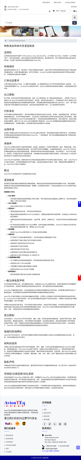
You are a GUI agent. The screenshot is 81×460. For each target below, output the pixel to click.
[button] (74, 17)
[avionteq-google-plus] (55, 424)
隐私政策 (47, 416)
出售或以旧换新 (70, 2)
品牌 (7, 448)
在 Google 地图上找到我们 (51, 451)
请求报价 (74, 7)
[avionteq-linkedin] (65, 424)
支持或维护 (9, 442)
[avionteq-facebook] (44, 424)
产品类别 (9, 452)
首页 (45, 409)
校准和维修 (9, 438)
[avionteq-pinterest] (60, 424)
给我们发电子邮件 (13, 7)
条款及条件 (47, 413)
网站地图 (47, 419)
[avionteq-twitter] (49, 424)
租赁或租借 (46, 2)
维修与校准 (57, 2)
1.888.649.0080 (12, 9)
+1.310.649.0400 (23, 9)
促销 (79, 278)
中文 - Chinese (61, 11)
